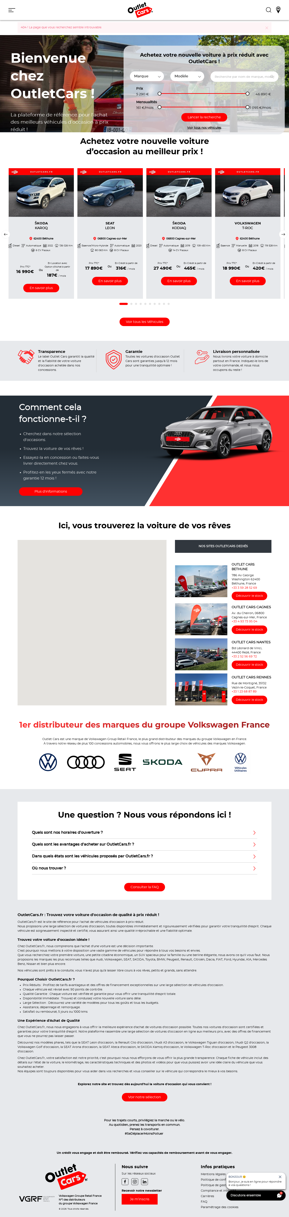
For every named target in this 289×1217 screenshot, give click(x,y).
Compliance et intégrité (218, 1190)
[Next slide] (283, 234)
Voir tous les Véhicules (144, 322)
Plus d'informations (50, 491)
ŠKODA (41, 226)
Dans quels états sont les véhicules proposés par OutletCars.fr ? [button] (92, 856)
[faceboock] (126, 1181)
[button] (11, 10)
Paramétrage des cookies (219, 1207)
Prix (139, 88)
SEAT (110, 226)
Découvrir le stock (249, 595)
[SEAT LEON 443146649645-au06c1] (110, 192)
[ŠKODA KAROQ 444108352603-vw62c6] (41, 192)
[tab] (123, 304)
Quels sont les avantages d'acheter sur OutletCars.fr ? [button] (83, 844)
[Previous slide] (5, 234)
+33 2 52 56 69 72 (244, 656)
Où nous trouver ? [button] (49, 868)
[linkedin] (145, 1181)
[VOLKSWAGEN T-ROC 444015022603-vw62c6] (247, 192)
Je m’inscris (139, 1199)
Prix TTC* (25, 266)
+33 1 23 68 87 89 (244, 691)
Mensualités (146, 102)
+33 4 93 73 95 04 (244, 621)
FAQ (204, 1201)
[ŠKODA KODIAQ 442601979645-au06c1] (179, 192)
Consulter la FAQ (145, 887)
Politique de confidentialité (221, 1179)
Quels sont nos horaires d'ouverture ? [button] (67, 833)
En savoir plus (41, 288)
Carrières (207, 1196)
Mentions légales (213, 1174)
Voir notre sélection (144, 1097)
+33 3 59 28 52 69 (244, 587)
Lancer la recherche (204, 117)
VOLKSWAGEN (248, 226)
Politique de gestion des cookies (225, 1185)
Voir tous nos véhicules (204, 127)
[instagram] (136, 1181)
